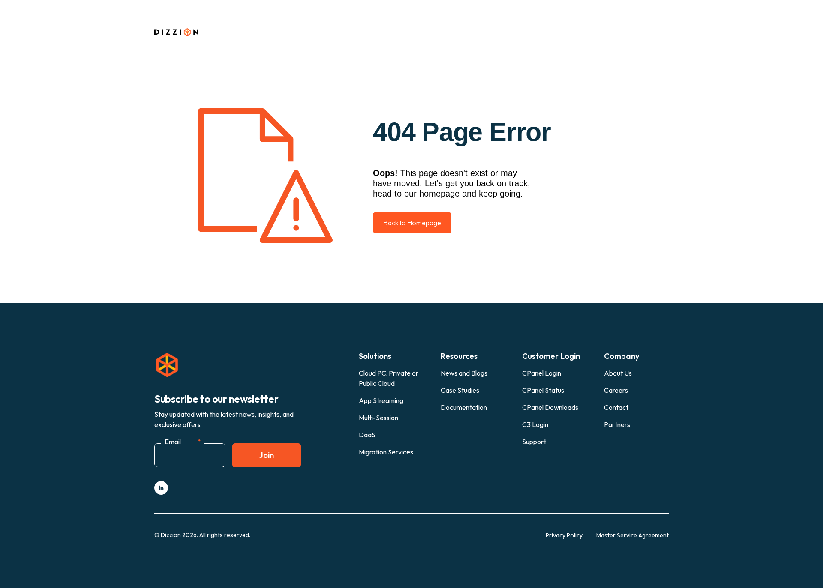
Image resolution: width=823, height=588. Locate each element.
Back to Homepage (412, 222)
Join (266, 455)
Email (183, 441)
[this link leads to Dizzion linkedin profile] (161, 488)
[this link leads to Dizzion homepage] (183, 32)
